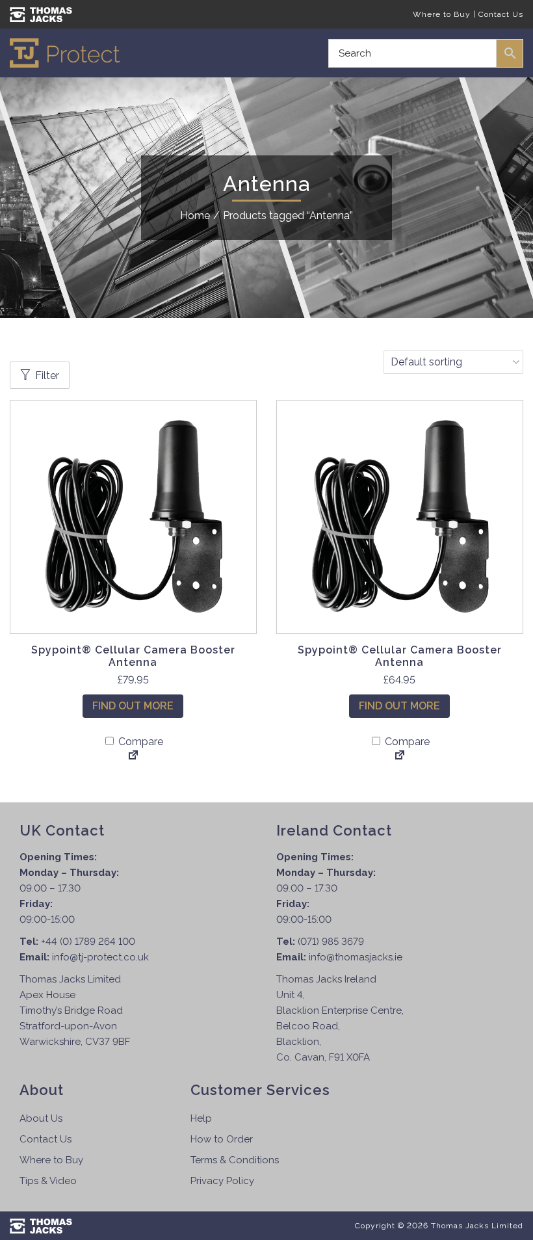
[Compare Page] (133, 756)
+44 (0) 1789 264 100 (88, 941)
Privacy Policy (222, 1181)
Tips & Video (48, 1181)
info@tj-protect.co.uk (100, 957)
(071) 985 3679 (331, 941)
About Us (41, 1118)
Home (195, 215)
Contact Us (500, 14)
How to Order (221, 1139)
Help (201, 1118)
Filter (47, 375)
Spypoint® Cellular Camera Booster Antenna (133, 656)
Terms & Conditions (234, 1160)
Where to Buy (442, 14)
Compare (139, 741)
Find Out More (133, 706)
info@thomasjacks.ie (355, 957)
